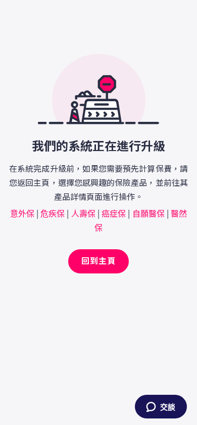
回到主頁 (98, 261)
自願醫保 (148, 213)
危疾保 (52, 213)
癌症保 (114, 213)
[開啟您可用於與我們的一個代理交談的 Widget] (160, 407)
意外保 (22, 213)
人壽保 (83, 213)
